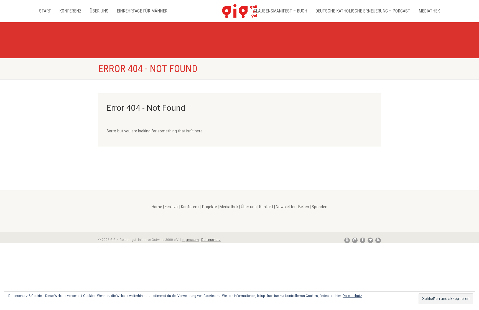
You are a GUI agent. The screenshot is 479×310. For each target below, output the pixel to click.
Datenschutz (211, 240)
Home (157, 207)
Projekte (209, 207)
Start (45, 11)
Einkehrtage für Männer (142, 11)
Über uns (99, 11)
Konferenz (70, 11)
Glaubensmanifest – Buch (280, 11)
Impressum (190, 240)
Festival (172, 207)
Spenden (319, 207)
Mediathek (429, 11)
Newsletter (286, 207)
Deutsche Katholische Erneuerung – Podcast (362, 11)
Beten (303, 207)
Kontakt (266, 207)
